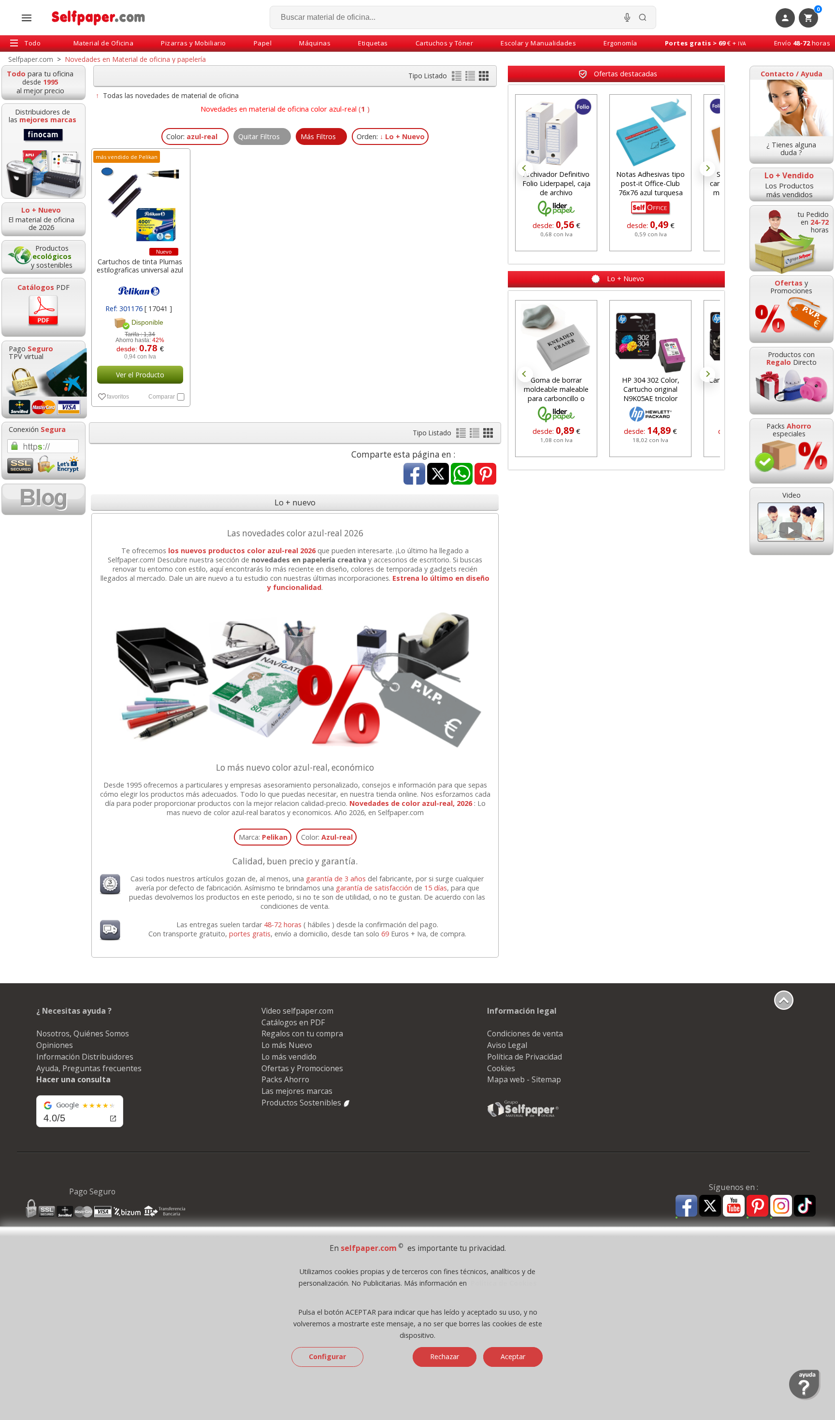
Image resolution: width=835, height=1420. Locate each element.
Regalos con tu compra (302, 1033)
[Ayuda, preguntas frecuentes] (805, 1397)
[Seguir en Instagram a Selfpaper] (781, 1207)
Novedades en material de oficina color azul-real (279, 109)
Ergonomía (620, 43)
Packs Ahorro (285, 1079)
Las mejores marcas (296, 1091)
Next (707, 168)
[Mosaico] (484, 78)
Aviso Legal (507, 1045)
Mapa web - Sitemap (524, 1079)
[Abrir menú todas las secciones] (26, 18)
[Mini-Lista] (471, 78)
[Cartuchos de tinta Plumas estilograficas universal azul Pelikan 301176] (140, 200)
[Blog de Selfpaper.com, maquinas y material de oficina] (43, 499)
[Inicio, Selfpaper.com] (99, 18)
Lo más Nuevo (286, 1045)
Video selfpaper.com (297, 1010)
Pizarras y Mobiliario (193, 43)
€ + (706, 43)
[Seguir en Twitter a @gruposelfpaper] (710, 1206)
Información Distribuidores (84, 1056)
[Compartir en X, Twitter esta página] (438, 475)
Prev (525, 168)
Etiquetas (373, 43)
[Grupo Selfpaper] (523, 1116)
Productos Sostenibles (302, 1102)
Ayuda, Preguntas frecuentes (89, 1068)
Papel (263, 43)
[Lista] (457, 78)
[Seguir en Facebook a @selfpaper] (686, 1207)
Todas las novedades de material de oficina (171, 95)
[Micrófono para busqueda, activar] (627, 17)
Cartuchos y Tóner (445, 43)
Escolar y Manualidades (538, 43)
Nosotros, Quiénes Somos (82, 1033)
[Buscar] (642, 17)
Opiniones (54, 1045)
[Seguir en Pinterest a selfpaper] (757, 1207)
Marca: (263, 837)
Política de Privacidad (524, 1056)
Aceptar (513, 1356)
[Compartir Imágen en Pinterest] (485, 475)
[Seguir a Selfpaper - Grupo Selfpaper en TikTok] (805, 1206)
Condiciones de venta (525, 1033)
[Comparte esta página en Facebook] (414, 475)
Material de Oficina (103, 43)
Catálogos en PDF (293, 1022)
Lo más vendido (289, 1056)
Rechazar (444, 1356)
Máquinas (315, 43)
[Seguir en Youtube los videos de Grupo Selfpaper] (734, 1206)
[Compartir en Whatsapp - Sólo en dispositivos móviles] (462, 475)
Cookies (501, 1068)
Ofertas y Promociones (302, 1068)
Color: (327, 837)
